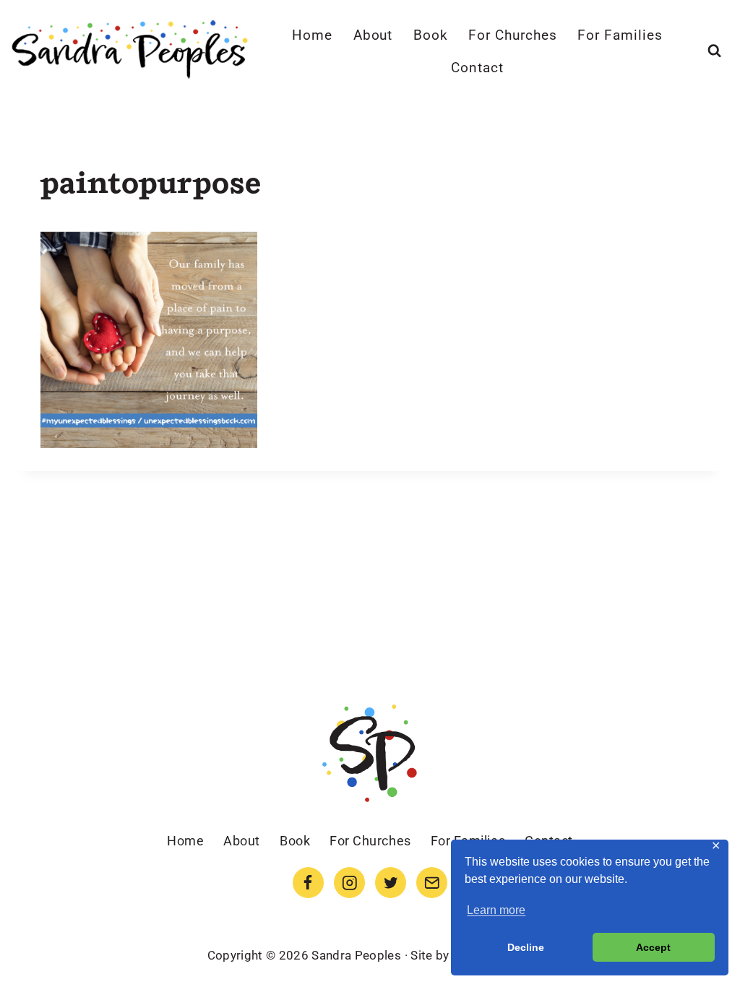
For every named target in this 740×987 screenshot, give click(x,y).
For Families (619, 35)
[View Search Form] (714, 50)
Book (430, 35)
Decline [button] (525, 947)
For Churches (512, 35)
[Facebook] (308, 882)
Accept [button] (653, 947)
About (373, 35)
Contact (477, 67)
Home (312, 35)
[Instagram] (349, 882)
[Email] (431, 882)
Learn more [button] (496, 910)
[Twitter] (390, 882)
